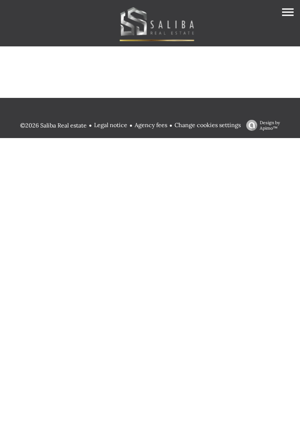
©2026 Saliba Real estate (53, 125)
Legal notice (110, 125)
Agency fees (151, 125)
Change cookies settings (208, 125)
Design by (270, 125)
